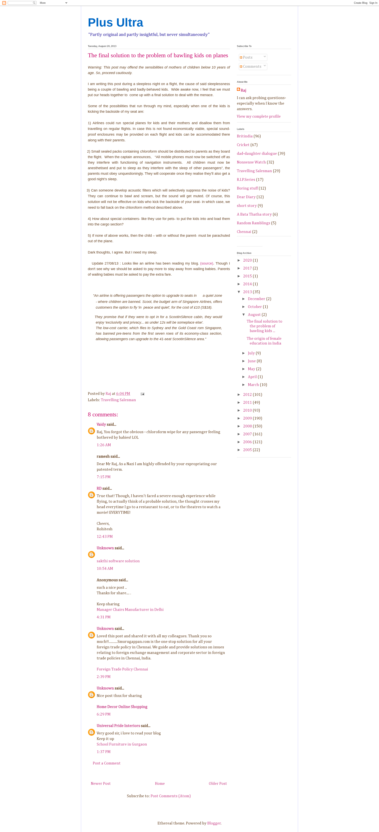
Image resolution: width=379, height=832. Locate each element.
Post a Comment (107, 763)
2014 (248, 284)
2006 (248, 442)
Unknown (105, 548)
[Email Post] (142, 394)
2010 (248, 410)
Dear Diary (246, 197)
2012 (248, 395)
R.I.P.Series (246, 180)
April (253, 377)
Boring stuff (247, 188)
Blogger (214, 823)
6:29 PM (104, 714)
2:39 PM (104, 677)
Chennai (244, 232)
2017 (248, 268)
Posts (247, 57)
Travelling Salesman (118, 400)
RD (99, 488)
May (252, 369)
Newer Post (101, 784)
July (252, 353)
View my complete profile (259, 116)
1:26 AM (104, 445)
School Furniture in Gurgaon (122, 744)
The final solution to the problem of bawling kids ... (264, 326)
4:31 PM (104, 617)
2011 (248, 403)
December (257, 299)
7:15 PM (104, 477)
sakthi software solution (118, 561)
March (254, 385)
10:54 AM (105, 569)
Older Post (218, 784)
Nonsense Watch (251, 162)
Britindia (245, 136)
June (252, 361)
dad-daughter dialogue (257, 154)
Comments (251, 67)
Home (160, 784)
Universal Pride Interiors (118, 726)
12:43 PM (105, 537)
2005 (248, 450)
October (255, 307)
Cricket (243, 145)
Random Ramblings (253, 223)
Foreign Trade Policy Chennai (122, 669)
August (255, 315)
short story (247, 206)
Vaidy (101, 424)
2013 (248, 292)
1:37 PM (104, 752)
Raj (243, 90)
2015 (248, 276)
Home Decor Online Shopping (122, 707)
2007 (248, 434)
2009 (248, 418)
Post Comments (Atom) (171, 796)
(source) (206, 263)
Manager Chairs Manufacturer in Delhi (130, 610)
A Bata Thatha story (254, 214)
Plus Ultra (115, 22)
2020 (248, 260)
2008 (248, 426)
